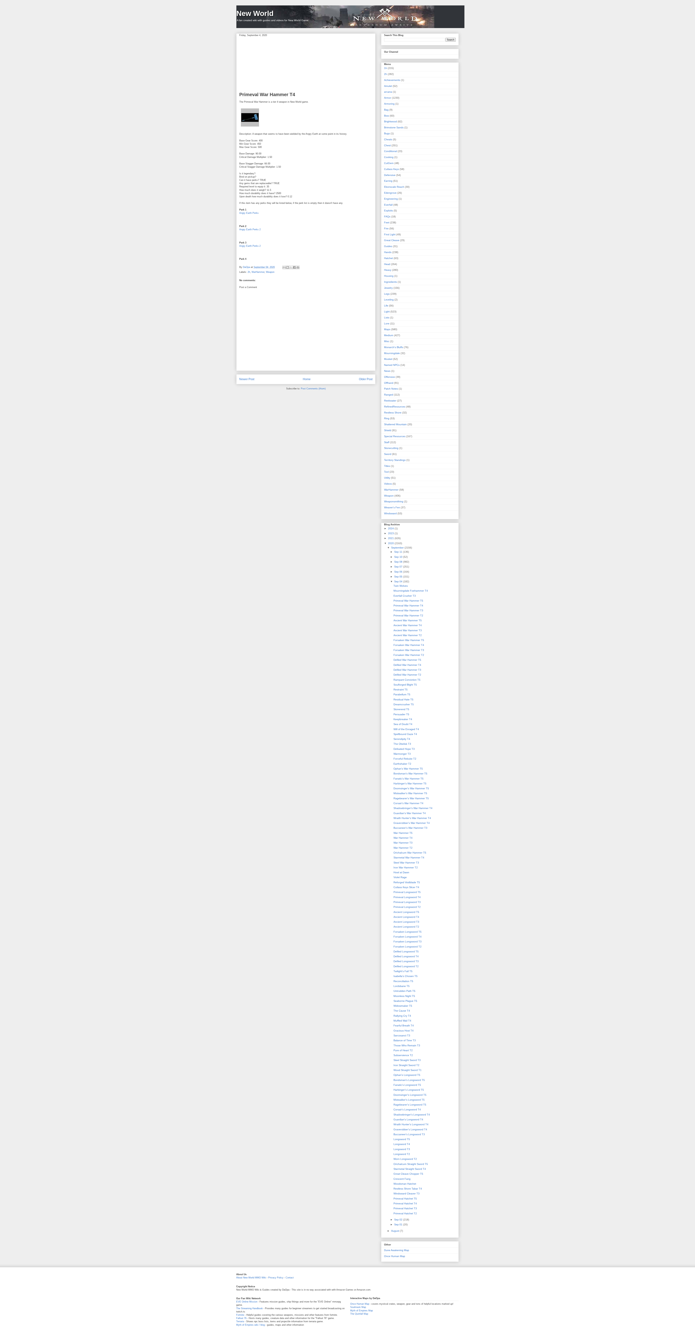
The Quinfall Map (359, 1313)
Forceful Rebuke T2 (404, 758)
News (387, 370)
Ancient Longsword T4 (406, 916)
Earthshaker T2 (402, 763)
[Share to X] (291, 267)
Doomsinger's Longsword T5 (409, 1094)
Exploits (388, 210)
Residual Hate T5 (403, 699)
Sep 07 (398, 566)
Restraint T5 (400, 689)
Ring (386, 418)
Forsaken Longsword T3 (407, 941)
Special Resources (394, 436)
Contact (290, 1277)
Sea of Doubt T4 (402, 724)
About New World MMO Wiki (251, 1277)
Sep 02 (398, 1219)
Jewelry (388, 287)
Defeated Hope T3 (404, 748)
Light (387, 311)
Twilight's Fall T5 (402, 971)
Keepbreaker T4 (402, 719)
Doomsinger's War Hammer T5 (411, 788)
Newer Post (246, 379)
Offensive (389, 376)
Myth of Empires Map (361, 1310)
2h (249, 272)
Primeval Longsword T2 (407, 906)
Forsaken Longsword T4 (407, 936)
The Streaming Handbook (249, 1308)
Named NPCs (392, 365)
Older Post (365, 379)
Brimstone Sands (394, 127)
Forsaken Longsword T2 (407, 946)
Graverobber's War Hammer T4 (411, 823)
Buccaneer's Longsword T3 (409, 1134)
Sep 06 (398, 571)
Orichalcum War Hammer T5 (409, 852)
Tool (386, 471)
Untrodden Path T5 (404, 990)
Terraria (240, 1321)
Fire (386, 228)
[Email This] (284, 267)
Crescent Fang (401, 1178)
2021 (391, 538)
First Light (389, 234)
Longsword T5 (401, 1139)
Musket (388, 359)
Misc (386, 341)
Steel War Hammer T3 (406, 862)
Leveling (389, 299)
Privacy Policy (275, 1277)
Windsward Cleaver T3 (406, 1193)
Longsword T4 (401, 1144)
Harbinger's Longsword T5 (408, 1089)
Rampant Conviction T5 (406, 679)
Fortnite (240, 1315)
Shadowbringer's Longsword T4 (411, 1114)
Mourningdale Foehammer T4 (410, 590)
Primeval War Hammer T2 (408, 615)
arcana (388, 91)
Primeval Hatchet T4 (405, 1203)
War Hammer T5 (402, 832)
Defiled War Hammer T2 (407, 674)
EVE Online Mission (246, 1301)
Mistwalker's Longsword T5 (409, 1099)
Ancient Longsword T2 (406, 926)
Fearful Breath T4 (403, 1025)
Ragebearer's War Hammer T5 (411, 798)
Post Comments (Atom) (313, 388)
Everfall (388, 204)
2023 (391, 533)
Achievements (392, 80)
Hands (387, 252)
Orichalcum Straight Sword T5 (410, 1164)
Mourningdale (392, 353)
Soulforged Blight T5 (405, 684)
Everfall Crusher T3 (404, 595)
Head (387, 264)
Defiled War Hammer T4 (407, 664)
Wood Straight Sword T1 (407, 1070)
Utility (387, 477)
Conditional (390, 151)
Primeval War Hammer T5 (408, 600)
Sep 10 (398, 556)
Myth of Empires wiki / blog (250, 1324)
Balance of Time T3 (404, 1040)
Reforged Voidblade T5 (406, 882)
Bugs (387, 133)
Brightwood (390, 121)
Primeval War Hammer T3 (408, 610)
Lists (386, 317)
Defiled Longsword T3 (406, 961)
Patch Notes (391, 388)
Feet (386, 222)
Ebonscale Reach (394, 186)
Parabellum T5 (401, 694)
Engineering (391, 198)
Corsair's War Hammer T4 (408, 803)
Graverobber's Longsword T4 (410, 1129)
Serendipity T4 (401, 739)
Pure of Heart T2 (403, 1050)
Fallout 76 (241, 1318)
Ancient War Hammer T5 (407, 620)
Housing (388, 275)
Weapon (270, 272)
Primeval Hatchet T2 (405, 1213)
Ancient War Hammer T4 (407, 625)
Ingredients (390, 281)
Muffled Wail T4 (402, 1020)
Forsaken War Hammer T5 (408, 640)
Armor (387, 97)
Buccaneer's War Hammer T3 (410, 827)
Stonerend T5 (401, 709)
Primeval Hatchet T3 (405, 1208)
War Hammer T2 (402, 847)
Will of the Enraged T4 (406, 729)
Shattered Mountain (395, 424)
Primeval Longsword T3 (407, 902)
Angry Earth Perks (249, 213)
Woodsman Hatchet (404, 1183)
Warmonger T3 (402, 753)
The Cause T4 (401, 1010)
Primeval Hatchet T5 (405, 1198)
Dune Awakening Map (396, 1250)
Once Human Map (394, 1256)
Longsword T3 (401, 1149)
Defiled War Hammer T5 (407, 659)
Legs (387, 293)
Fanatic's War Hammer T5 (408, 778)
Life (386, 305)
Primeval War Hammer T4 (408, 605)
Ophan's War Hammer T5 (408, 768)
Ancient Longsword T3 (406, 921)
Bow (386, 115)
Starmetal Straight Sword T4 (409, 1168)
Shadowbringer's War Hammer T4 (412, 808)
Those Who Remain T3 (406, 1045)
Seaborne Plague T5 (405, 1000)
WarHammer (258, 272)
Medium (388, 335)
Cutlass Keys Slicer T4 (406, 887)
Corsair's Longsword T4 (407, 1109)
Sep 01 (398, 1224)
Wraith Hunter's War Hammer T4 (412, 818)
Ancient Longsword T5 (406, 912)
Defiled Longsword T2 (406, 966)
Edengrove (390, 192)
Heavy (387, 269)
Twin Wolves (400, 585)
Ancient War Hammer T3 (407, 630)
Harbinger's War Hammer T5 (409, 783)
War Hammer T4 (402, 837)
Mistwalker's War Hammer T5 (410, 793)
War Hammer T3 (402, 842)
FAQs (387, 216)
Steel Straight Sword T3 (407, 1060)
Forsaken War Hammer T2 (408, 655)
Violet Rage (400, 877)
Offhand (388, 382)
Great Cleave (391, 240)
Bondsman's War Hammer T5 (410, 773)
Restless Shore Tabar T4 (407, 1188)
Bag (386, 109)
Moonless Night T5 (404, 996)
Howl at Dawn (401, 872)
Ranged (388, 394)
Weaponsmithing (393, 501)
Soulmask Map (358, 1307)
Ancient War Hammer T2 (407, 635)
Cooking (388, 157)
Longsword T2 (401, 1154)
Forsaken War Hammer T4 (408, 645)
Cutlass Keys (391, 169)
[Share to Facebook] (294, 267)
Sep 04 (398, 581)
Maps (387, 329)
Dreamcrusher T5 (403, 704)
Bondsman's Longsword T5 (409, 1080)
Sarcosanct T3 (401, 1035)
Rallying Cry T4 (402, 1015)
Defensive (389, 175)
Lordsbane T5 (401, 986)
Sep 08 (398, 561)
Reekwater (390, 400)
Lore (386, 323)
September (398, 547)
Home (307, 379)
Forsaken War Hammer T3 (408, 650)
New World (254, 13)
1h (385, 68)
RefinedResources (394, 406)
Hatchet (388, 258)
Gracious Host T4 (403, 1030)
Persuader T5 (401, 714)
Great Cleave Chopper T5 (408, 1173)
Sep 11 (398, 551)
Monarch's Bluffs (393, 347)
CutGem (389, 163)
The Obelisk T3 (402, 743)
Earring (388, 180)
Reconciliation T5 (403, 981)
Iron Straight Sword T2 (406, 1065)
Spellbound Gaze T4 (405, 734)
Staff (386, 442)
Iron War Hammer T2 (405, 867)
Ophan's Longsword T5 (406, 1074)
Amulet (388, 86)
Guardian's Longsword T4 (408, 1119)
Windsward (390, 513)
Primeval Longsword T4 (407, 897)
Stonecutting (391, 448)
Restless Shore (392, 412)
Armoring (389, 103)
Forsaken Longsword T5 (407, 931)
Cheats (388, 139)
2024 (391, 528)
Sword (387, 454)
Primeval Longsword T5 (407, 892)
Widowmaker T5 (402, 1005)
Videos (388, 483)
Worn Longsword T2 (405, 1158)
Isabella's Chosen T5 (405, 976)
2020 (391, 543)
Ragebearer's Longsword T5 (409, 1104)
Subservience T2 (403, 1055)
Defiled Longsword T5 (406, 951)
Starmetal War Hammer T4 (408, 857)
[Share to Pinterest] (298, 267)
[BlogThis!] (287, 267)
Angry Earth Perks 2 (250, 229)
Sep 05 (398, 576)
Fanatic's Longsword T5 (407, 1084)
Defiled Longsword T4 (406, 956)
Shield (387, 430)
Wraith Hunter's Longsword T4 (410, 1124)
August (395, 1230)
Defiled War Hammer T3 (407, 669)
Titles (387, 466)
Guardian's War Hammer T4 (409, 813)
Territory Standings (395, 460)
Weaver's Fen (392, 507)
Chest (387, 145)
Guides (388, 246)
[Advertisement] (305, 64)
